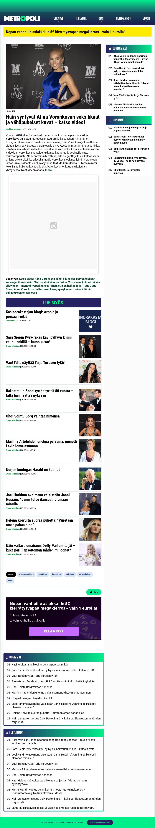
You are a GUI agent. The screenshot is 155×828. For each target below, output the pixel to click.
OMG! (101, 18)
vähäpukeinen (85, 574)
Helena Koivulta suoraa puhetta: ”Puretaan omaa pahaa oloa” (39, 522)
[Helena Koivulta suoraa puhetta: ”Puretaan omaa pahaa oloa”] (90, 529)
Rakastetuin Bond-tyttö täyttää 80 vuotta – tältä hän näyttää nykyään (39, 393)
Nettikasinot (123, 18)
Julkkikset (58, 18)
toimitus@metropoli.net (99, 822)
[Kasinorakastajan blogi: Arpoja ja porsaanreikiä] (90, 321)
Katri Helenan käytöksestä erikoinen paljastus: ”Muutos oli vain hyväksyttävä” (49, 782)
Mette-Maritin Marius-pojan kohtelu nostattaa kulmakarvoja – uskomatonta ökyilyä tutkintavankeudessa (49, 791)
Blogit (146, 18)
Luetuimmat (16, 732)
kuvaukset (56, 574)
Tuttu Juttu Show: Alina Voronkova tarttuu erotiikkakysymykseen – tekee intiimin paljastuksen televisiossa (51, 289)
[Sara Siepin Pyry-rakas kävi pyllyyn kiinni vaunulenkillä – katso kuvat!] (90, 346)
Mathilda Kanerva (13, 129)
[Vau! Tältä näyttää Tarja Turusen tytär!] (90, 371)
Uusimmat (15, 657)
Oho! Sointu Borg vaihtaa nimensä (33, 416)
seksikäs (70, 574)
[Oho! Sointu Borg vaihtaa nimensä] (90, 425)
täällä (48, 170)
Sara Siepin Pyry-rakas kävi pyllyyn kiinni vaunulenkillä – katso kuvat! (39, 339)
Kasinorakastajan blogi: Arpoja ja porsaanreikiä (32, 314)
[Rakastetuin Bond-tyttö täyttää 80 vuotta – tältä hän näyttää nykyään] (90, 400)
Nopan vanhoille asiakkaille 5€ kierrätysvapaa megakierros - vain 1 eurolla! (65, 32)
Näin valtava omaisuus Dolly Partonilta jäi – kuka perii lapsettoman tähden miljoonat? (40, 547)
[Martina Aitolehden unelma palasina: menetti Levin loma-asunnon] (90, 450)
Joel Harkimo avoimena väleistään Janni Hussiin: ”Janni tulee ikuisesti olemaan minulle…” (38, 499)
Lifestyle (81, 18)
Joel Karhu (10, 321)
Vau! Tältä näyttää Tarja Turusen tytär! (35, 362)
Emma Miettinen (13, 346)
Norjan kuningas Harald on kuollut (33, 469)
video (10, 580)
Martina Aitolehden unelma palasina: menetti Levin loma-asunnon (41, 443)
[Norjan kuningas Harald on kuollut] (90, 479)
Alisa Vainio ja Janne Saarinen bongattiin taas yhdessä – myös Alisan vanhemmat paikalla (53, 741)
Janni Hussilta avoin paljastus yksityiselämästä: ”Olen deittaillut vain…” (54, 807)
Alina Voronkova (26, 574)
